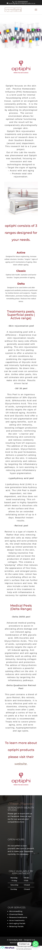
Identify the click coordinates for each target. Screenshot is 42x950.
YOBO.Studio (27, 942)
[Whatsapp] (35, 944)
